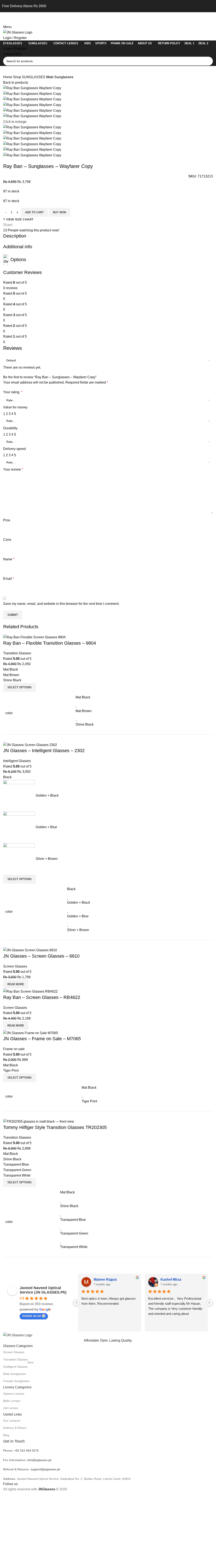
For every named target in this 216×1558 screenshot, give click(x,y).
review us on (31, 1316)
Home (8, 77)
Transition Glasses (15, 1359)
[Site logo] (17, 32)
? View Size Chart (18, 219)
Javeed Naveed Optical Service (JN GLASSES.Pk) (43, 1290)
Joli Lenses (10, 1408)
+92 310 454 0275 (26, 1450)
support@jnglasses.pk (45, 1469)
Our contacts (11, 1420)
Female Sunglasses (16, 1381)
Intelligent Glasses (18, 1365)
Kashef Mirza (171, 1279)
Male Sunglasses (59, 77)
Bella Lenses (11, 1400)
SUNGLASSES (34, 77)
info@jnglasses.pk (39, 1460)
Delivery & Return (15, 1427)
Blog (6, 1435)
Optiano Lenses (13, 1393)
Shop (17, 77)
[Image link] (17, 1335)
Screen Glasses (13, 1352)
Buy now (59, 212)
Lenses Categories (17, 1387)
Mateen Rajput (105, 1279)
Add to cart (34, 212)
